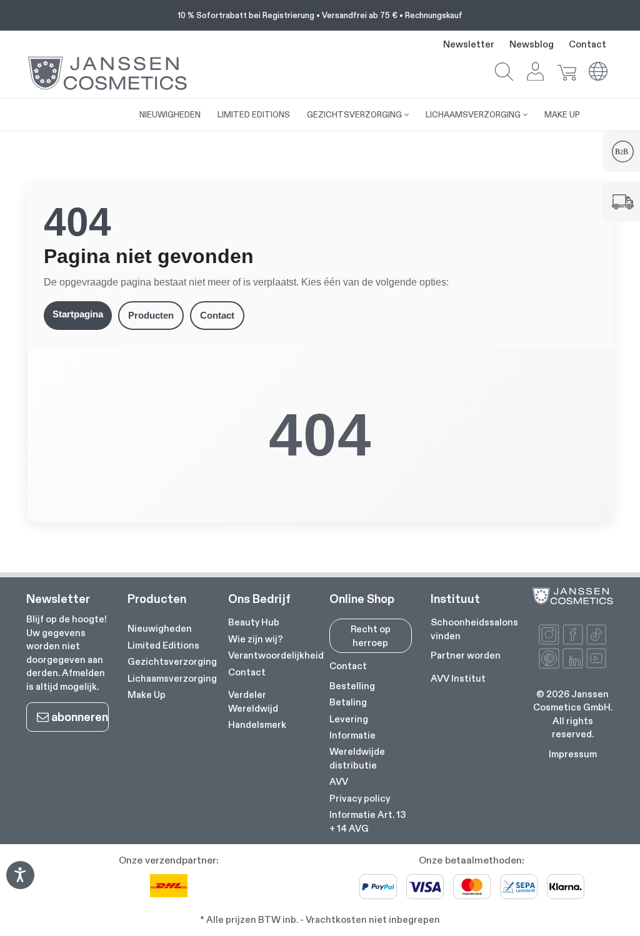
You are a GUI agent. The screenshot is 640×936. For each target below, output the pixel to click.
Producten (151, 315)
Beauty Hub (253, 622)
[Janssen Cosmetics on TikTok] (596, 634)
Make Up (147, 694)
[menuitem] (105, 108)
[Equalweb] (20, 885)
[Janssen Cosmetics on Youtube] (596, 658)
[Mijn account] (535, 73)
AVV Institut (458, 678)
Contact (587, 44)
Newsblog (531, 44)
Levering (348, 719)
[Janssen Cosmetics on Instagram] (549, 634)
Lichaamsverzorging (172, 678)
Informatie (352, 735)
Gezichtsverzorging (172, 661)
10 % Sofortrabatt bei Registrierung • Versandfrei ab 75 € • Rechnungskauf (320, 15)
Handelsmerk (257, 724)
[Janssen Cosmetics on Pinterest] (549, 658)
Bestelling (352, 686)
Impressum (573, 754)
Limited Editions (163, 645)
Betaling (348, 702)
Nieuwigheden (160, 628)
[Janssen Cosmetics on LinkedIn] (572, 658)
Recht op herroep (371, 635)
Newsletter (468, 44)
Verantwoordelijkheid (276, 655)
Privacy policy (359, 798)
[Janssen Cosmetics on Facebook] (572, 634)
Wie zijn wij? (255, 639)
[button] (504, 73)
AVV (338, 781)
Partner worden (466, 655)
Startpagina (77, 314)
